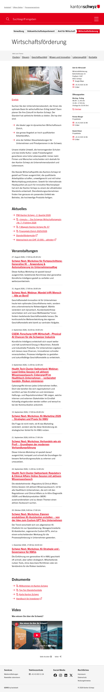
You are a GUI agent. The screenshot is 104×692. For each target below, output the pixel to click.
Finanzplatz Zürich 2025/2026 (33, 231)
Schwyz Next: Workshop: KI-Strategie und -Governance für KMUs (36, 550)
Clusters (16, 57)
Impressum (82, 674)
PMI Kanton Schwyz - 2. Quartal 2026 (33, 215)
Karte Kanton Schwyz (29, 594)
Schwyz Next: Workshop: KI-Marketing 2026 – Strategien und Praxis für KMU (36, 417)
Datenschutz (82, 677)
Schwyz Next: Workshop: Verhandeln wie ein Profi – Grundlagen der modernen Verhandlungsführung (36, 444)
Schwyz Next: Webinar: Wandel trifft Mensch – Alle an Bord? (36, 294)
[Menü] (96, 19)
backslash (14, 688)
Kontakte (93, 57)
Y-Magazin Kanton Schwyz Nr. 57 (34, 226)
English (15, 99)
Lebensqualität (79, 57)
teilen (57, 657)
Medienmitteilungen (11, 674)
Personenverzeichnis (32, 7)
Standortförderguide (25, 235)
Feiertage (78, 109)
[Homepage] (85, 6)
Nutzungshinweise (84, 681)
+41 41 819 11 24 (37, 674)
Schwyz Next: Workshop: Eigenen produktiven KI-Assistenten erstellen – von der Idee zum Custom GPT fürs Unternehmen (37, 517)
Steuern (25, 57)
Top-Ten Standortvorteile (30, 590)
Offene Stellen (18, 7)
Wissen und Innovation (59, 57)
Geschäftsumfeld (39, 57)
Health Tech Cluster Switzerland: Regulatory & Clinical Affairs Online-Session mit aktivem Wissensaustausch (36, 475)
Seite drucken (45, 657)
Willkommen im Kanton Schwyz (33, 585)
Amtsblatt (7, 7)
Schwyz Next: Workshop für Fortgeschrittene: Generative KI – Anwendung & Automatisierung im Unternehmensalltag (37, 263)
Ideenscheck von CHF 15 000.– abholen (35, 239)
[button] (59, 80)
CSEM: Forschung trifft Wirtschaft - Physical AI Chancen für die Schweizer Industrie (36, 335)
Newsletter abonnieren (12, 677)
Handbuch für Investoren (27, 598)
